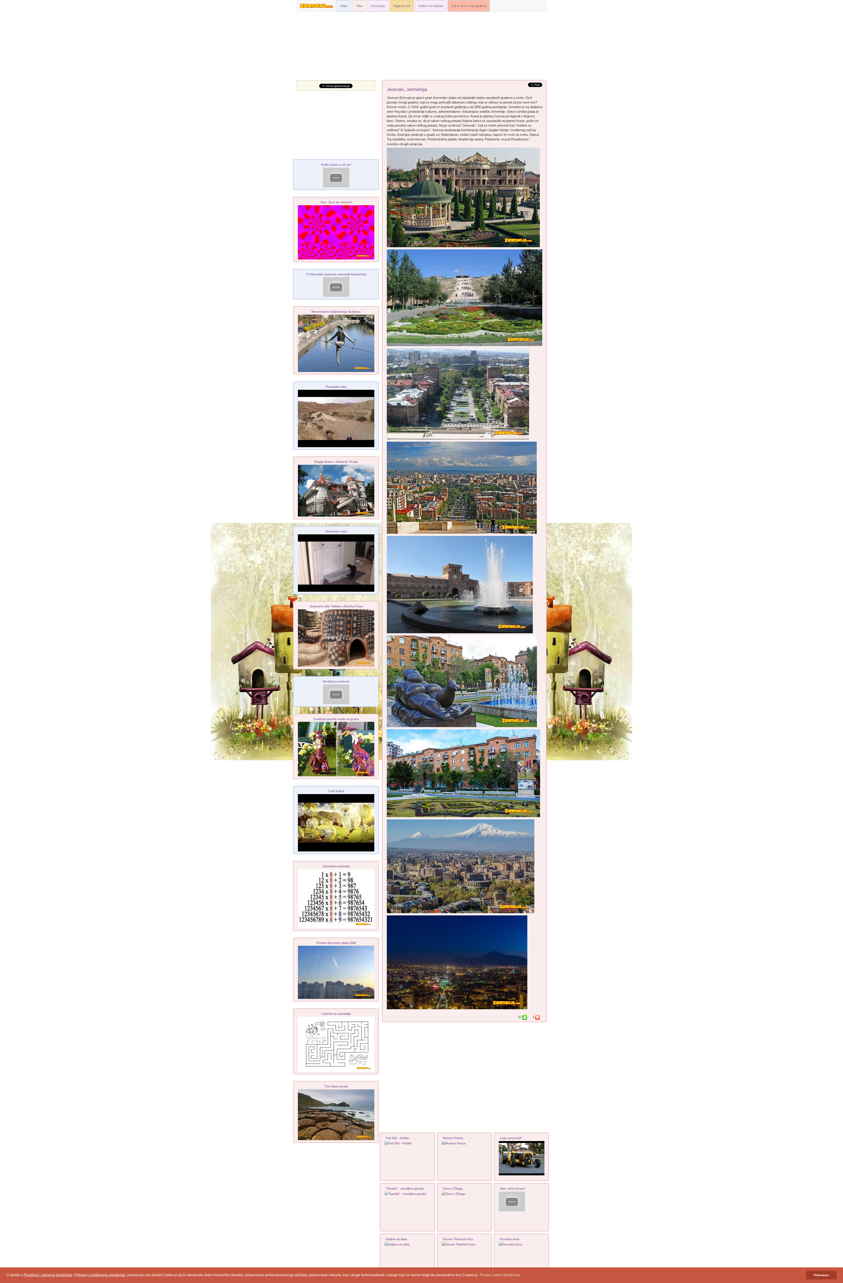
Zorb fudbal (336, 791)
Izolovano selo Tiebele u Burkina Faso (336, 606)
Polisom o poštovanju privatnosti (100, 1275)
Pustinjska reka (336, 386)
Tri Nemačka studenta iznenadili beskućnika (336, 274)
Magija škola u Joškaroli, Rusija (336, 461)
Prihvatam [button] (821, 1275)
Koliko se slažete (431, 6)
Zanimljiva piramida (336, 866)
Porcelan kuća (510, 1239)
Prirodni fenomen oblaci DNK (336, 943)
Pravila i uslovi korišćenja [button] (500, 1275)
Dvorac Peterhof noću (458, 1239)
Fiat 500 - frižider (397, 1138)
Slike (359, 6)
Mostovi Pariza (453, 1138)
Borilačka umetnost (336, 681)
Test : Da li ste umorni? (336, 202)
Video (344, 6)
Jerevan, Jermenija (407, 89)
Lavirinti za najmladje (336, 1013)
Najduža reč (402, 6)
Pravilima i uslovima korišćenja (48, 1275)
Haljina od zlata (396, 1239)
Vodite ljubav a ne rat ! (336, 164)
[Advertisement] (421, 47)
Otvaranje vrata (336, 531)
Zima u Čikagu (453, 1188)
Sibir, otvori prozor (512, 1188)
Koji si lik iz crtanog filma (468, 6)
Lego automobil (510, 1138)
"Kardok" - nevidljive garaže (405, 1188)
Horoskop (378, 6)
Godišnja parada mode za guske (336, 719)
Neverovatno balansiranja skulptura (336, 311)
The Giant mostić (336, 1086)
